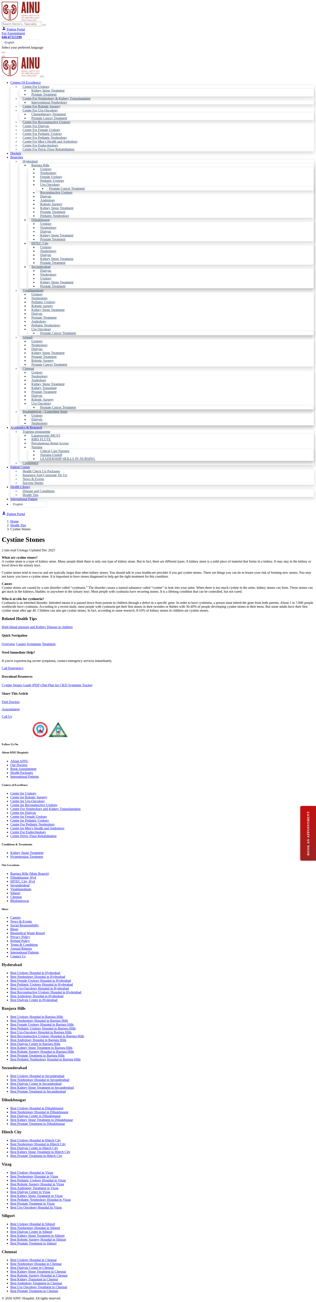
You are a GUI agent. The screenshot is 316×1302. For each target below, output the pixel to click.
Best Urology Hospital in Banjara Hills (36, 1017)
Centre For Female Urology (41, 130)
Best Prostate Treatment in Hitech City (36, 1156)
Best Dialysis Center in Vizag (30, 1192)
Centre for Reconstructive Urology (33, 805)
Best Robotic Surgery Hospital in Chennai (38, 1275)
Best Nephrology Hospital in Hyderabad (37, 977)
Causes (21, 644)
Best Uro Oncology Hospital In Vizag (36, 1207)
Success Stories (33, 483)
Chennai (16, 897)
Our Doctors (18, 765)
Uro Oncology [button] (50, 184)
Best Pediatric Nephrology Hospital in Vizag (40, 1199)
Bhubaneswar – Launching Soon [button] (45, 411)
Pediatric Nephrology (54, 216)
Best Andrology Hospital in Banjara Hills (38, 1040)
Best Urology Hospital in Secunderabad (37, 1076)
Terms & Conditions (24, 944)
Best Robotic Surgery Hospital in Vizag (37, 1184)
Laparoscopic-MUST (45, 435)
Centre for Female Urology (28, 816)
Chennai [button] (28, 368)
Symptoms (34, 644)
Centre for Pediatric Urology (29, 820)
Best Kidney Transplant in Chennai (34, 1279)
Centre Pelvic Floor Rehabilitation (33, 836)
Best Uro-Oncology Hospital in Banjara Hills (41, 1032)
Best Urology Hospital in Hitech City (35, 1140)
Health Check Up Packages (41, 471)
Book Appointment (23, 769)
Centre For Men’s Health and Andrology (50, 141)
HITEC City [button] (39, 243)
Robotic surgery (42, 306)
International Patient (23, 499)
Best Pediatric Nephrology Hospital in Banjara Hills (45, 1059)
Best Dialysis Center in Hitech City (34, 1148)
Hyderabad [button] (30, 161)
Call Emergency (13, 668)
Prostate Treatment (44, 94)
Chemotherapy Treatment (48, 114)
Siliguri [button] (27, 337)
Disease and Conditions (39, 491)
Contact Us (18, 956)
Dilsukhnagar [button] (40, 220)
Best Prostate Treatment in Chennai (34, 1291)
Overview (8, 644)
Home (14, 521)
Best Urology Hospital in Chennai (33, 1260)
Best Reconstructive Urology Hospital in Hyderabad (45, 992)
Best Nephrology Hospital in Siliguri (35, 1228)
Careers (15, 917)
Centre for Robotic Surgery (28, 797)
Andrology (47, 200)
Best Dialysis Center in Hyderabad (33, 1000)
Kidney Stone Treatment (47, 90)
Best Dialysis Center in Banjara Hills (35, 1044)
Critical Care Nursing (54, 451)
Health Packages (21, 773)
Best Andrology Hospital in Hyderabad (36, 996)
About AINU (19, 761)
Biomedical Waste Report (27, 933)
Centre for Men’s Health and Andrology (37, 828)
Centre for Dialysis (23, 813)
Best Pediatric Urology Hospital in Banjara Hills (43, 1028)
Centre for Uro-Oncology (27, 801)
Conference (30, 463)
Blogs (14, 929)
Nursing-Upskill (51, 455)
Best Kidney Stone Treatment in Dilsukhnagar (41, 1120)
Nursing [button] (36, 447)
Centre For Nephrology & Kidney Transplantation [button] (57, 98)
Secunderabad (19, 885)
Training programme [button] (36, 431)
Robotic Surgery (51, 204)
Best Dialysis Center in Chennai (32, 1268)
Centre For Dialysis (36, 126)
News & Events (33, 479)
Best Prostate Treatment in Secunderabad (38, 1091)
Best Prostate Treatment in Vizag (32, 1203)
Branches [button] (16, 157)
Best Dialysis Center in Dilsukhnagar (35, 1116)
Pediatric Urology (52, 180)
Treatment (48, 644)
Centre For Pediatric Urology (42, 134)
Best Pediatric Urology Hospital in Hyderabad (41, 984)
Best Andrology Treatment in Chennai (36, 1283)
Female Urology (51, 177)
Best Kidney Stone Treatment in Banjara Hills (41, 1048)
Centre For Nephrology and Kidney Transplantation (45, 809)
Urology (46, 169)
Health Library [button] (20, 487)
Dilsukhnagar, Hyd (23, 877)
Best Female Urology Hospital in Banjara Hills (42, 1024)
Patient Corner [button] (20, 467)
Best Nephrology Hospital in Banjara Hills (39, 1020)
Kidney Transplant (44, 388)
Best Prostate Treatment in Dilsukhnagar (37, 1124)
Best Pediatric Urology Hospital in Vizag (38, 1180)
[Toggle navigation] (3, 52)
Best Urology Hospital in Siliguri (32, 1224)
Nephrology (48, 173)
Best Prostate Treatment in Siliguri (33, 1243)
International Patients (24, 776)
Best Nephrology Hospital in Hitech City (38, 1144)
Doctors (15, 153)
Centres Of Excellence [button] (25, 82)
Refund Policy (20, 941)
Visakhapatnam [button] (33, 290)
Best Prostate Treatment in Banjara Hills (37, 1055)
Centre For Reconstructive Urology (47, 122)
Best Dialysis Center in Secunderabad (35, 1084)
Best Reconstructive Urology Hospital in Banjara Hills (47, 1036)
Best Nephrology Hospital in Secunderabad (39, 1080)
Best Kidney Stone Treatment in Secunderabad (42, 1087)
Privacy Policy (20, 937)
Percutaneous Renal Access (50, 443)
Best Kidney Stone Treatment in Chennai (38, 1271)
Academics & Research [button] (26, 427)
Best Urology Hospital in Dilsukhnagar (36, 1108)
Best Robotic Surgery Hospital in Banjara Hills (42, 1051)
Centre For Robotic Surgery (41, 106)
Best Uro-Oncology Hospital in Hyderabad (39, 988)
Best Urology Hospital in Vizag (31, 1172)
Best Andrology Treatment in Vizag (34, 1188)
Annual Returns (21, 948)
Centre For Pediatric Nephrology (45, 137)
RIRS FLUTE (41, 439)
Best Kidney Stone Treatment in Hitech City (40, 1152)
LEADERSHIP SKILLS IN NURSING (67, 459)
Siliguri (15, 893)
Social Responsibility (24, 925)
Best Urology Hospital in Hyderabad (35, 973)
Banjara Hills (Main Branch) (29, 873)
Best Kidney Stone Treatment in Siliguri (37, 1235)
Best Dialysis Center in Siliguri (31, 1232)
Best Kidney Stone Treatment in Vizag (36, 1196)
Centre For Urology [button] (36, 86)
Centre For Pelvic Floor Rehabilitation (48, 149)
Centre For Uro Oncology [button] (40, 110)
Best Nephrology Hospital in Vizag (34, 1176)
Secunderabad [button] (41, 267)
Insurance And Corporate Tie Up (45, 475)
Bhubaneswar (19, 901)
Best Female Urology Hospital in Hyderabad (40, 980)
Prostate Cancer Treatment (49, 118)
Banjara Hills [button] (40, 165)
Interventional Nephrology (49, 102)
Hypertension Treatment (26, 856)
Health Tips (30, 495)
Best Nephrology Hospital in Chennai (35, 1264)
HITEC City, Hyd (22, 881)
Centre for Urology (23, 793)
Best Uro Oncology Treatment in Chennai (38, 1287)
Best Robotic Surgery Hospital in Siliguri (38, 1239)
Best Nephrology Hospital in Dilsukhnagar (39, 1112)
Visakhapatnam (20, 889)
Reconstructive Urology (56, 192)
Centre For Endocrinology (40, 145)
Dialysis (45, 196)
